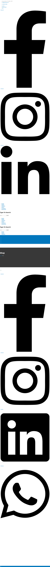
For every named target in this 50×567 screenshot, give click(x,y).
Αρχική (1, 255)
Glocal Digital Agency (22, 564)
